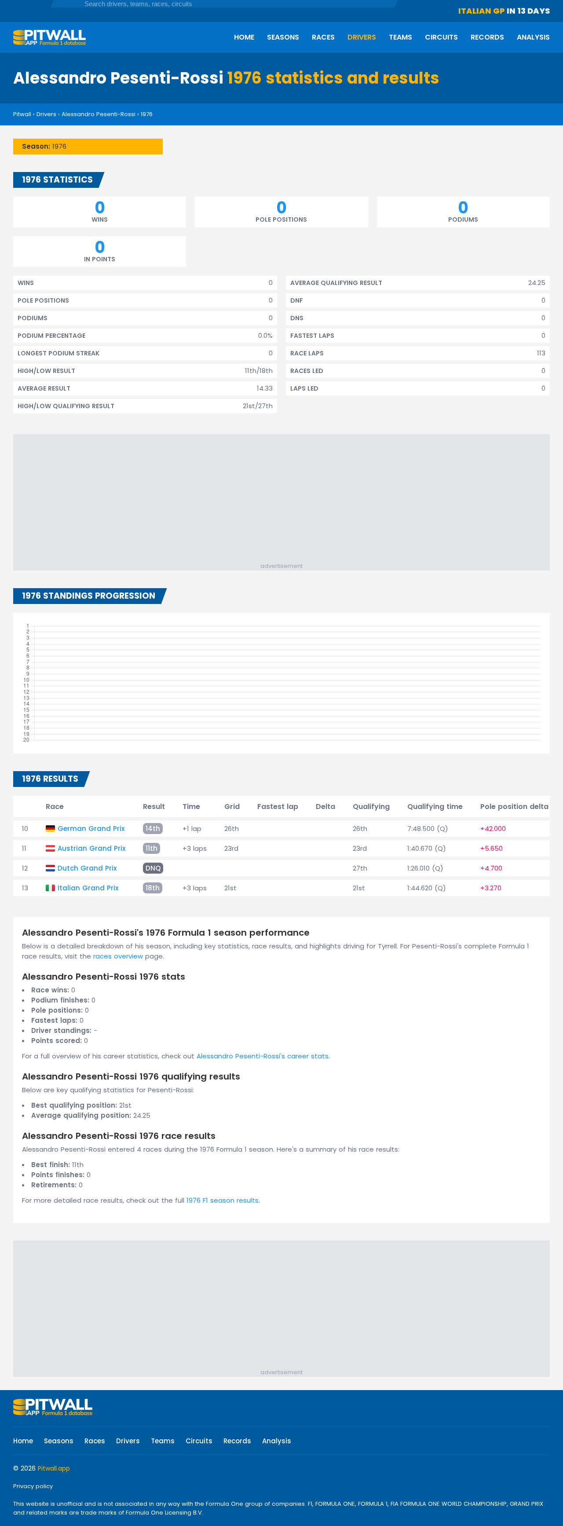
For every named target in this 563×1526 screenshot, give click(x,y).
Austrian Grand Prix (91, 848)
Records (487, 37)
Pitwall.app (54, 1468)
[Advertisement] (285, 500)
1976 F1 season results (222, 1200)
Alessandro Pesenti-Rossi (98, 114)
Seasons (283, 37)
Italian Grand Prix (88, 888)
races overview (118, 956)
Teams (400, 37)
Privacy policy (33, 1486)
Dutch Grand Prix (87, 868)
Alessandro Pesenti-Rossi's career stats (263, 1056)
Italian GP (481, 10)
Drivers (361, 37)
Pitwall (22, 114)
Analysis (533, 37)
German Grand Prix (91, 828)
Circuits (441, 37)
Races (323, 37)
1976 (147, 114)
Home (244, 37)
